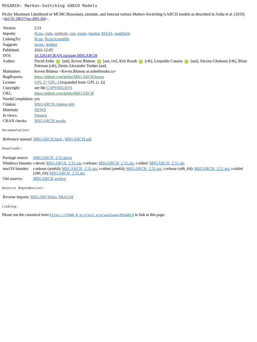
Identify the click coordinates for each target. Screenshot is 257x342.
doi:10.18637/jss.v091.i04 (24, 19)
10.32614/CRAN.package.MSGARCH (65, 55)
